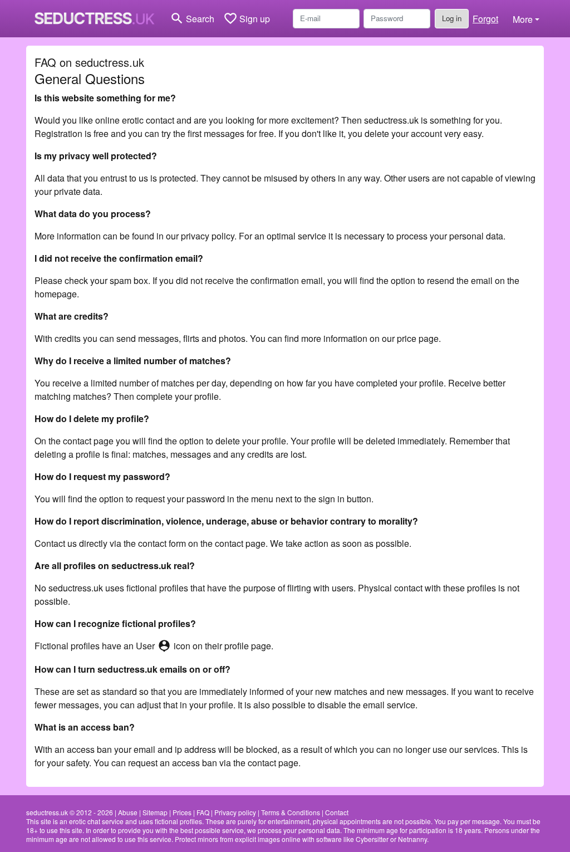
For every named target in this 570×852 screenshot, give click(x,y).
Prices (182, 812)
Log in (451, 18)
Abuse (127, 812)
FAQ (202, 812)
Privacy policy (235, 812)
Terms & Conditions (290, 812)
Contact (336, 812)
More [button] (523, 19)
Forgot (485, 18)
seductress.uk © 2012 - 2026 (69, 812)
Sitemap (155, 812)
